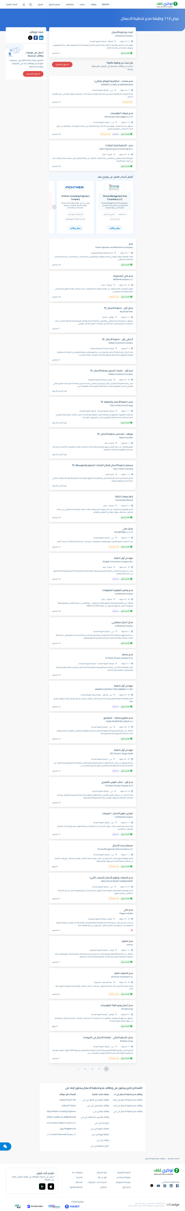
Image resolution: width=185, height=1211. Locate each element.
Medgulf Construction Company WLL (118, 561)
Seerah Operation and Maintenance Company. (114, 247)
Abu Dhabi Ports (126, 311)
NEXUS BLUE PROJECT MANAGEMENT (117, 881)
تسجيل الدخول (54, 4)
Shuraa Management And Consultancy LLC (115, 849)
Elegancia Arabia (126, 913)
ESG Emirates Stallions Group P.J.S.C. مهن (59, 1122)
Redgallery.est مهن (68, 1128)
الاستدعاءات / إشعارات (97, 1182)
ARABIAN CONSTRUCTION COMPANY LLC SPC (114, 689)
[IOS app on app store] (51, 1186)
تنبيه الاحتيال (102, 1172)
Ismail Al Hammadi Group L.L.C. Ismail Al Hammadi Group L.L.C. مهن (59, 1134)
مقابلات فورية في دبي (99, 1128)
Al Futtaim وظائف (68, 1105)
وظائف (93, 4)
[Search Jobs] (30, 4)
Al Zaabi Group (127, 1009)
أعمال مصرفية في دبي (99, 1145)
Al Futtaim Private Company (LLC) (119, 658)
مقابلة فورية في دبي (100, 1134)
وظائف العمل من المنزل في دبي (95, 1099)
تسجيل (40, 4)
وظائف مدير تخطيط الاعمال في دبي (127, 1111)
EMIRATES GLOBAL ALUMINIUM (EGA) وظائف (59, 1117)
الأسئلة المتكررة (76, 1187)
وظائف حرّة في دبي (101, 1111)
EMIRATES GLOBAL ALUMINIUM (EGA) (117, 84)
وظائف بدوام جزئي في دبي (98, 1105)
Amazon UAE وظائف (67, 1099)
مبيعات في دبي (103, 1140)
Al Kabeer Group (126, 1041)
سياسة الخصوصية (123, 1182)
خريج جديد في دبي (102, 1122)
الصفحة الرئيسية (173, 1159)
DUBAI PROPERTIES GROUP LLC (119, 721)
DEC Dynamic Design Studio (121, 753)
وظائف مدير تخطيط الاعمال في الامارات (126, 1099)
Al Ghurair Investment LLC (122, 976)
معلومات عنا (77, 1172)
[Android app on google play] (42, 1186)
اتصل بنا (79, 1177)
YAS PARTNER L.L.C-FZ (123, 532)
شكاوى (103, 1187)
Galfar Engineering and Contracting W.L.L (116, 149)
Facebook (36, 38)
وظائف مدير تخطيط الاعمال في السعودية (126, 1105)
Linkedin (41, 38)
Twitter (30, 38)
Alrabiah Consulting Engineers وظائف (60, 1111)
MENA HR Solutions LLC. (123, 279)
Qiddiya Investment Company (120, 343)
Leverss (129, 944)
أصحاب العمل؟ (11, 4)
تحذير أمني (126, 1187)
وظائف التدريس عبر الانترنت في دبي (95, 1117)
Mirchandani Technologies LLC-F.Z (119, 116)
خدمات (82, 4)
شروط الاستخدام (124, 1177)
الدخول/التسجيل (62, 64)
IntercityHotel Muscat (124, 500)
